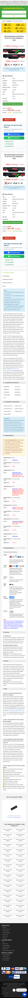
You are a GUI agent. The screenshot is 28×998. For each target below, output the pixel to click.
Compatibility (6, 276)
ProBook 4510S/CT (8, 406)
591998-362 (17, 389)
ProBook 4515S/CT (8, 408)
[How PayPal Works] (14, 976)
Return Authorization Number (9, 950)
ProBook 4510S (7, 414)
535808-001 (6, 389)
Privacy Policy (5, 934)
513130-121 (17, 386)
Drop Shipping (6, 959)
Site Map (4, 937)
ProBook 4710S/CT (19, 408)
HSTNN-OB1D (18, 395)
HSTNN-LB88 (7, 395)
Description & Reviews (8, 272)
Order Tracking (6, 956)
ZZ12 (5, 397)
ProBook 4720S (7, 411)
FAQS (4, 286)
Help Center (5, 943)
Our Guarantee (6, 930)
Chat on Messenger (15, 134)
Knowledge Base (6, 945)
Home (4, 21)
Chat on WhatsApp (15, 138)
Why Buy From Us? (6, 929)
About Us (5, 927)
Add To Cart (10, 119)
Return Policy (5, 948)
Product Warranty (6, 932)
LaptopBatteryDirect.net (15, 983)
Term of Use (5, 936)
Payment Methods (6, 958)
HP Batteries (8, 21)
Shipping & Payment (8, 279)
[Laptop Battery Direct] (14, 9)
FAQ (3, 941)
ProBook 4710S (18, 406)
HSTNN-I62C (17, 392)
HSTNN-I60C (6, 392)
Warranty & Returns (8, 282)
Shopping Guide (6, 947)
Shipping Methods (6, 954)
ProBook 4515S (18, 411)
